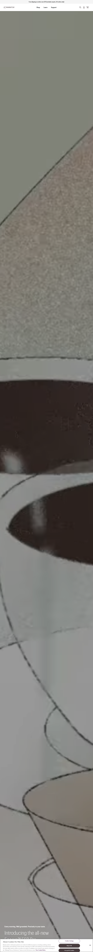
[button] (84, 7)
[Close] (90, 945)
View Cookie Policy (41, 950)
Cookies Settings (69, 941)
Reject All (69, 945)
